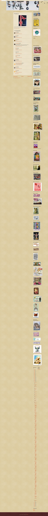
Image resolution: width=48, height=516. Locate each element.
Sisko (34, 509)
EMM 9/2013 (35, 410)
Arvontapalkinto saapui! (35, 407)
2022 (34, 372)
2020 (34, 374)
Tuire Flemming (17, 43)
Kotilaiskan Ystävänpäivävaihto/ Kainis (35, 470)
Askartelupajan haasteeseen (35, 416)
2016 (34, 378)
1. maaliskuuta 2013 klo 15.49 (19, 57)
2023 (34, 371)
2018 (34, 376)
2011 (34, 503)
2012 (34, 502)
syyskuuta (35, 388)
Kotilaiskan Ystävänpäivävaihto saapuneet (35, 421)
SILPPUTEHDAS (14, 3)
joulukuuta (35, 382)
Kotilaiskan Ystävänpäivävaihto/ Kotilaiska (35, 459)
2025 (34, 369)
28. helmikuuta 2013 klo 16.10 (19, 46)
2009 (34, 505)
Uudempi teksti (15, 76)
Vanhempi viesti (29, 76)
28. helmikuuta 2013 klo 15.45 (19, 41)
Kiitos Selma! (35, 409)
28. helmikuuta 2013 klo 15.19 (19, 37)
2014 (34, 380)
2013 (34, 381)
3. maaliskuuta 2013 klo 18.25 (19, 68)
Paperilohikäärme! (35, 493)
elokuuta (35, 389)
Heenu (16, 70)
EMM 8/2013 (35, 488)
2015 (34, 379)
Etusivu (22, 76)
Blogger (27, 514)
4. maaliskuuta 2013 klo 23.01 (19, 72)
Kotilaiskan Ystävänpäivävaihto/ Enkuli (35, 477)
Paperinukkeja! (35, 418)
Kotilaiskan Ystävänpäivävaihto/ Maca (35, 473)
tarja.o (16, 39)
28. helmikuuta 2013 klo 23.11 (19, 53)
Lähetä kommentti (17, 73)
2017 (34, 377)
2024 (34, 370)
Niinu (16, 59)
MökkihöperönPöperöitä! (35, 405)
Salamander (17, 55)
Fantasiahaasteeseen (35, 497)
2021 (34, 373)
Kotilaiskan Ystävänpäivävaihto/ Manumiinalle (35, 481)
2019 (34, 375)
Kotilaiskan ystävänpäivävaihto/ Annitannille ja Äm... (35, 486)
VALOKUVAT (39, 369)
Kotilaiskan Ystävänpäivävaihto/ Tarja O (35, 462)
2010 (34, 504)
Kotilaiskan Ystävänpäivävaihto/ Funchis (35, 466)
